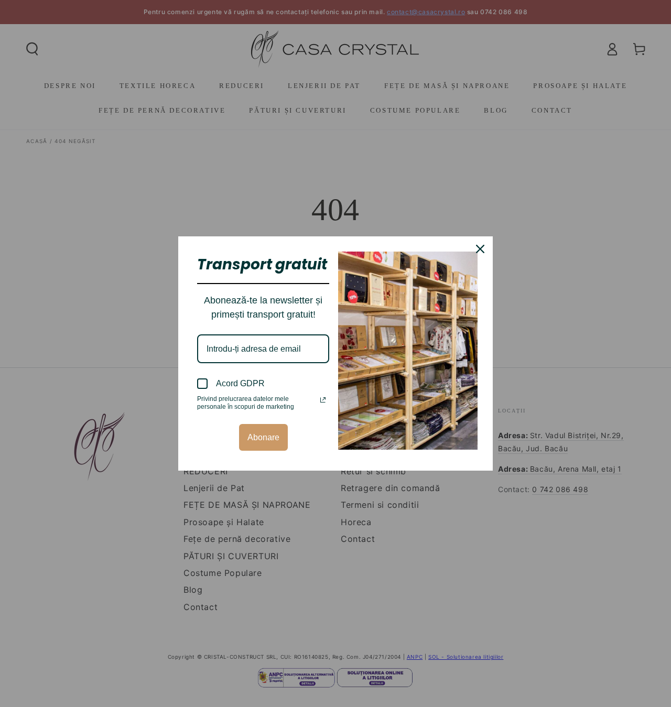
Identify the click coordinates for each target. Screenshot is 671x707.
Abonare (263, 437)
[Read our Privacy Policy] (323, 400)
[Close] (480, 249)
